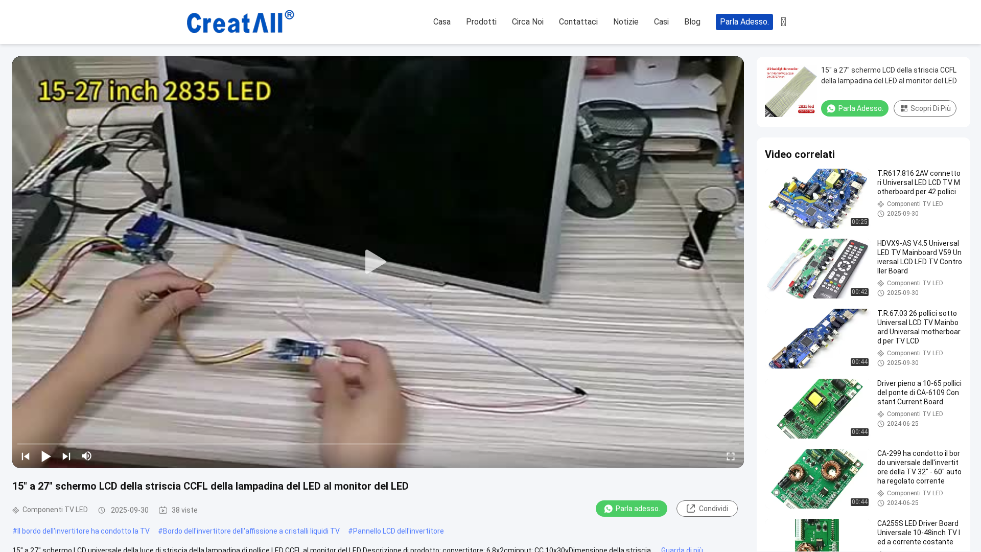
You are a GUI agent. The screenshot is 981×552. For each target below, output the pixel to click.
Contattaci (578, 22)
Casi (661, 22)
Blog (692, 22)
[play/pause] (46, 456)
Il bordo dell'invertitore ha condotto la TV (83, 531)
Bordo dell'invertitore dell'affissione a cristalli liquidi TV (251, 531)
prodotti (481, 22)
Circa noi (528, 22)
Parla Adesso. (744, 22)
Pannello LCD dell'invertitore (398, 531)
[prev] (25, 456)
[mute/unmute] (87, 456)
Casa (442, 22)
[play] (378, 262)
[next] (66, 456)
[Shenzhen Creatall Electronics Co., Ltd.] (240, 22)
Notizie (626, 22)
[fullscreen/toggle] (730, 456)
